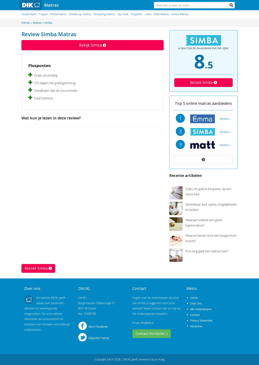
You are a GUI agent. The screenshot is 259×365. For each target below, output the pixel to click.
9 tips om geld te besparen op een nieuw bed (208, 191)
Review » (225, 119)
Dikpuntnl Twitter (98, 338)
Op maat (123, 14)
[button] (231, 5)
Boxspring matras (104, 14)
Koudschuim (29, 14)
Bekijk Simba (91, 45)
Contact (195, 315)
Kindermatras (58, 14)
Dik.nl (110, 359)
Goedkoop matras (80, 14)
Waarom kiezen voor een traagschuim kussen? (210, 238)
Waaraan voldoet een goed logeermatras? (203, 222)
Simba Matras (179, 14)
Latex (148, 14)
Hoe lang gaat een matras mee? (206, 251)
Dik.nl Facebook (98, 326)
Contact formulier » (152, 333)
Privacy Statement (201, 320)
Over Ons (196, 303)
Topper (43, 14)
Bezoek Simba (202, 82)
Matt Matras (161, 14)
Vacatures (196, 326)
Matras (51, 5)
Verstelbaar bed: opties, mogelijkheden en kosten (211, 207)
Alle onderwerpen (201, 309)
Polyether (136, 14)
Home (194, 298)
